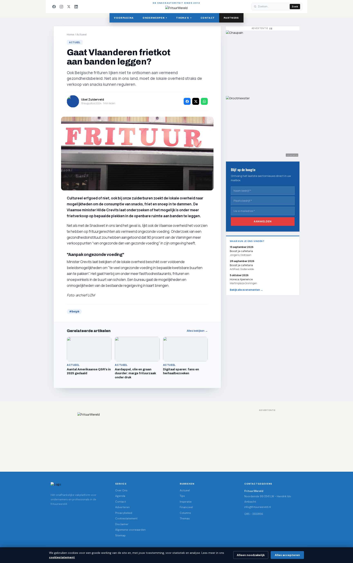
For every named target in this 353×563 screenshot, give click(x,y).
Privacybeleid (123, 513)
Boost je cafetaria (241, 265)
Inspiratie (186, 501)
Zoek (295, 6)
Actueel (81, 34)
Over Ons (121, 490)
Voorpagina (124, 17)
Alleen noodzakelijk (251, 555)
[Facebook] (54, 6)
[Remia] (262, 61)
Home (70, 34)
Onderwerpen (155, 17)
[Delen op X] (195, 101)
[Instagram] (61, 6)
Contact (208, 17)
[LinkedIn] (76, 6)
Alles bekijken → (197, 330)
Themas (185, 518)
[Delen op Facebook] (187, 101)
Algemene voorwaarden (130, 529)
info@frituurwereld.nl (257, 507)
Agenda (120, 496)
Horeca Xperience (241, 279)
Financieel (186, 507)
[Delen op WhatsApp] (204, 101)
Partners (231, 17)
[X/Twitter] (68, 6)
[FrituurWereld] (176, 438)
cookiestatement (62, 557)
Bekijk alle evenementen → (246, 290)
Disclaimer (121, 524)
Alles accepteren (287, 555)
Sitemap (120, 535)
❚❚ (271, 28)
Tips (182, 496)
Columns (185, 513)
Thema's (184, 17)
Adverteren (122, 507)
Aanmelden (263, 221)
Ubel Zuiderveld (92, 99)
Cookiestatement (126, 518)
